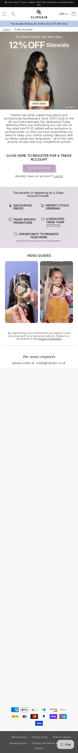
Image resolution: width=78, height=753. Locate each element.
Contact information (43, 743)
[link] (39, 217)
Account (14, 518)
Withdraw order (19, 608)
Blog (11, 687)
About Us (14, 563)
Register (14, 527)
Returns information (22, 554)
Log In (58, 176)
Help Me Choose (20, 642)
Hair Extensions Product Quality (30, 660)
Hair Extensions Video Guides (29, 669)
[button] (4, 14)
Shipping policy (18, 743)
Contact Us (16, 536)
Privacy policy (40, 737)
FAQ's (12, 581)
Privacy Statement (50, 338)
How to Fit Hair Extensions (27, 651)
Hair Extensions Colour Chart (28, 633)
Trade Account (23, 29)
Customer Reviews (21, 590)
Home (7, 29)
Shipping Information (23, 545)
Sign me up (40, 406)
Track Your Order (20, 599)
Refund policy (19, 737)
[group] (39, 71)
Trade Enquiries (19, 572)
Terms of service (62, 737)
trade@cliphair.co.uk (23, 456)
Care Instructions (20, 678)
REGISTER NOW (39, 168)
